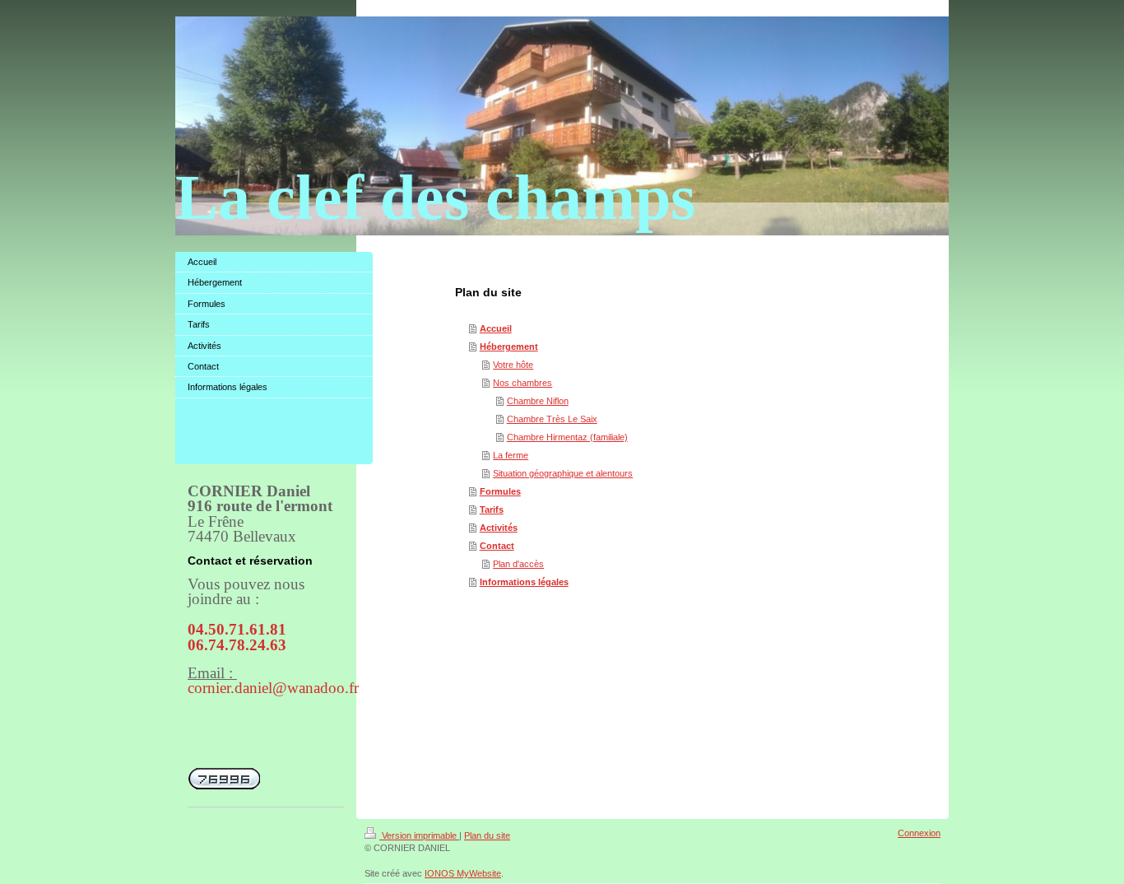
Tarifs (492, 509)
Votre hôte (513, 365)
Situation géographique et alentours (563, 473)
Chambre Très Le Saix (552, 419)
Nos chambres (522, 383)
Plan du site (487, 835)
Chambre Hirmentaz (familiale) (567, 437)
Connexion (919, 833)
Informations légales (524, 582)
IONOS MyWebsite (463, 873)
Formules (500, 491)
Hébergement (509, 346)
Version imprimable (419, 835)
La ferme (510, 455)
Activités (499, 528)
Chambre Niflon (538, 401)
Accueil (496, 328)
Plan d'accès (518, 564)
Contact (497, 546)
